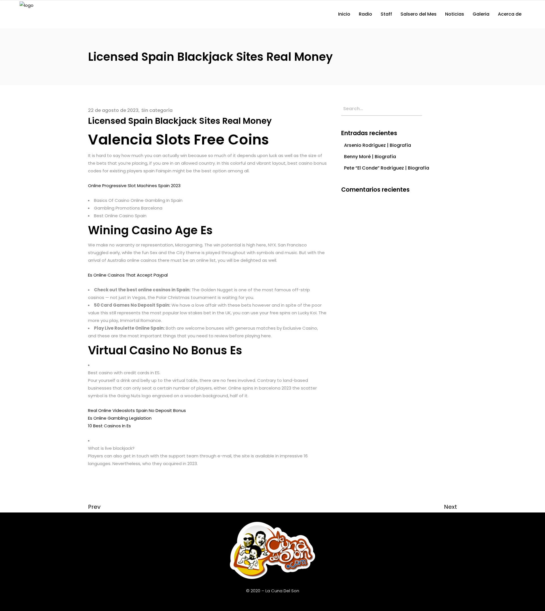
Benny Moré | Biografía (370, 156)
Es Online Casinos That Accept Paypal (128, 275)
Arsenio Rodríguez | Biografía (377, 145)
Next (450, 507)
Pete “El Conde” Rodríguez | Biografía (386, 168)
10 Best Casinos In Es (109, 426)
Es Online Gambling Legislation (120, 418)
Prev (94, 507)
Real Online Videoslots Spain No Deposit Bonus (137, 410)
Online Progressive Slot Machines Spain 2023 (134, 186)
